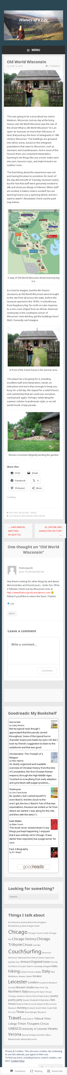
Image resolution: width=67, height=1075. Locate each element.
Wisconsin (39, 516)
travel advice (27, 1019)
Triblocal (38, 1018)
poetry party (15, 1000)
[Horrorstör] (54, 727)
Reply (12, 613)
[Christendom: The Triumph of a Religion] (54, 761)
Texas (20, 1012)
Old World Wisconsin (21, 516)
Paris (35, 996)
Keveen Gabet (25, 976)
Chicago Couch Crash (38, 933)
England (37, 962)
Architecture (14, 922)
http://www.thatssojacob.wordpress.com (28, 592)
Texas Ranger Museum (35, 1012)
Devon (42, 957)
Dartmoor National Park (19, 957)
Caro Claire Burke (19, 792)
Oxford (29, 996)
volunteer (40, 1035)
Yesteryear (15, 789)
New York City (41, 987)
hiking (14, 971)
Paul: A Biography (18, 849)
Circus (27, 944)
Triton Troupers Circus (33, 1024)
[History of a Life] (33, 39)
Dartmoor (46, 952)
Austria (24, 922)
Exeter (46, 961)
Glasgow (47, 966)
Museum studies (25, 987)
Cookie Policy (17, 1060)
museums (43, 982)
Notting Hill (33, 992)
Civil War (37, 945)
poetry (54, 996)
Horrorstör (15, 722)
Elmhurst (26, 961)
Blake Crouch (17, 824)
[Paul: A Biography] (54, 856)
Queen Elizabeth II (31, 1000)
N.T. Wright (16, 852)
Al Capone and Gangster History (50, 530)
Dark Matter (15, 821)
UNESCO (14, 1028)
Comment (47, 670)
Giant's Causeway (35, 966)
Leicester (17, 982)
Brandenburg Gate (17, 926)
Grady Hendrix (18, 725)
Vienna (25, 1035)
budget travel (33, 926)
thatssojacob (26, 567)
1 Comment (54, 66)
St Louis (12, 1012)
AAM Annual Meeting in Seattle (16, 530)
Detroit (34, 957)
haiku (54, 966)
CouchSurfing (24, 951)
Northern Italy (18, 991)
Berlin (31, 922)
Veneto (53, 1029)
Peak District (44, 996)
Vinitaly (32, 1035)
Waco (48, 1035)
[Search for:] (33, 896)
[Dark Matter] (54, 829)
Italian (38, 972)
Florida (54, 962)
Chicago (18, 931)
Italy (46, 971)
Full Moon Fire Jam (17, 966)
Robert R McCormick (26, 1004)
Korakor (37, 976)
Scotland (31, 1008)
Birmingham (40, 922)
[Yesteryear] (54, 797)
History (13, 512)
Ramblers (45, 1000)
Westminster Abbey (17, 1039)
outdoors (20, 996)
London (33, 982)
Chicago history (24, 939)
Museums (24, 512)
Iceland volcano (27, 972)
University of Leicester (34, 1028)
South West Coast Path (46, 1008)
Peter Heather (18, 761)
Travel (33, 512)
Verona (14, 1034)
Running (21, 1007)
